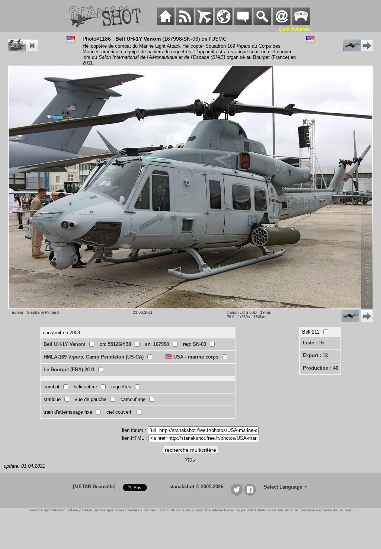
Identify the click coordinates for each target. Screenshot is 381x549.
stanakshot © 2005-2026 (196, 486)
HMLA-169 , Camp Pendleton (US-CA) (94, 357)
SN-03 (199, 344)
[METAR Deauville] (94, 486)
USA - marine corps (195, 357)
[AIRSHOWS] (224, 23)
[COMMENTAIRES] (243, 23)
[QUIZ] (301, 23)
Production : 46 (320, 368)
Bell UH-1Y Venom (65, 344)
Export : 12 (315, 355)
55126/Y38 (119, 344)
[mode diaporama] (23, 50)
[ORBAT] (204, 23)
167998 (161, 344)
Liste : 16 (313, 343)
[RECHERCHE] (262, 23)
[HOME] (166, 23)
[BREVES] (185, 23)
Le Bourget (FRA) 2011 (69, 369)
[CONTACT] (282, 23)
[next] (358, 50)
